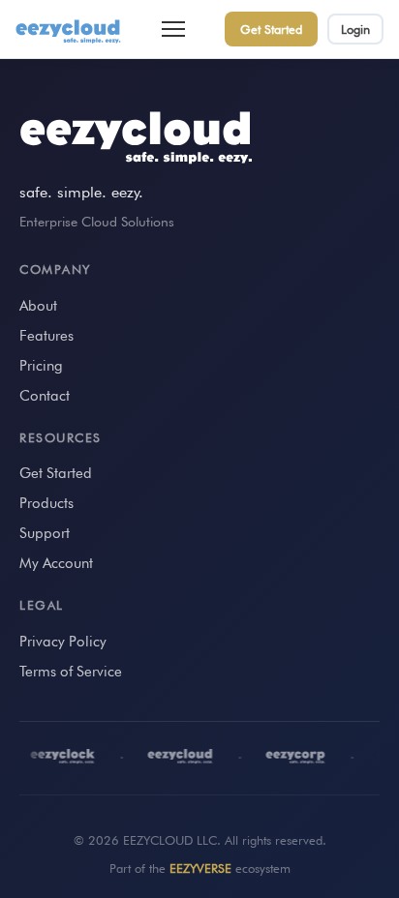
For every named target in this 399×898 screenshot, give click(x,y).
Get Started (271, 29)
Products (46, 503)
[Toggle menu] (173, 29)
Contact (44, 395)
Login (355, 29)
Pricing (41, 365)
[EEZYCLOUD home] (69, 29)
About (38, 305)
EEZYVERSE (200, 868)
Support (44, 533)
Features (46, 335)
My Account (56, 563)
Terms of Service (70, 671)
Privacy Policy (63, 641)
